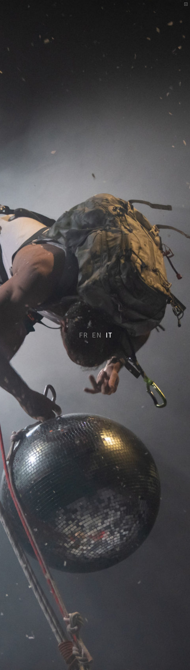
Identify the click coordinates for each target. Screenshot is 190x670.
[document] (95, 335)
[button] (186, 4)
